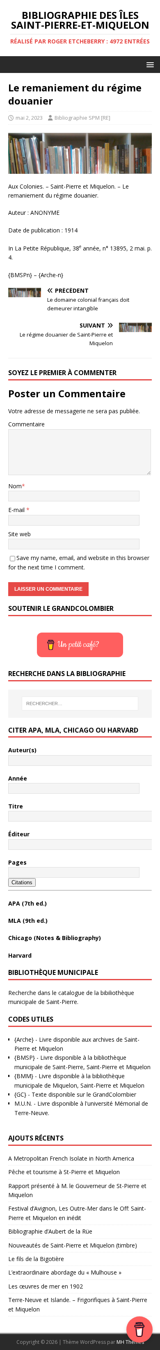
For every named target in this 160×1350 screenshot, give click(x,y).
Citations (21, 882)
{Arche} (24, 1039)
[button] (148, 64)
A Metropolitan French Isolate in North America (71, 1158)
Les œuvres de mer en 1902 (45, 1286)
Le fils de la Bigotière (36, 1259)
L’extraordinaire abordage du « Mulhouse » (64, 1272)
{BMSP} (24, 1057)
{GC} (20, 1094)
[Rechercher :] (80, 703)
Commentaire (26, 424)
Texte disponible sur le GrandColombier (84, 1094)
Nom (15, 486)
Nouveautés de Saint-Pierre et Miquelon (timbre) (72, 1245)
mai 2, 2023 (29, 117)
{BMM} (23, 1076)
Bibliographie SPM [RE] (82, 117)
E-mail (17, 510)
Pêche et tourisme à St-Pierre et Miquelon (64, 1172)
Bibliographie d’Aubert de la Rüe (50, 1231)
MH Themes (130, 1342)
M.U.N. (23, 1103)
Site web (19, 534)
